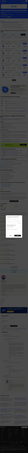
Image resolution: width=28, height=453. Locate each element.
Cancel (10, 235)
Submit (18, 235)
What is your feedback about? (11, 225)
